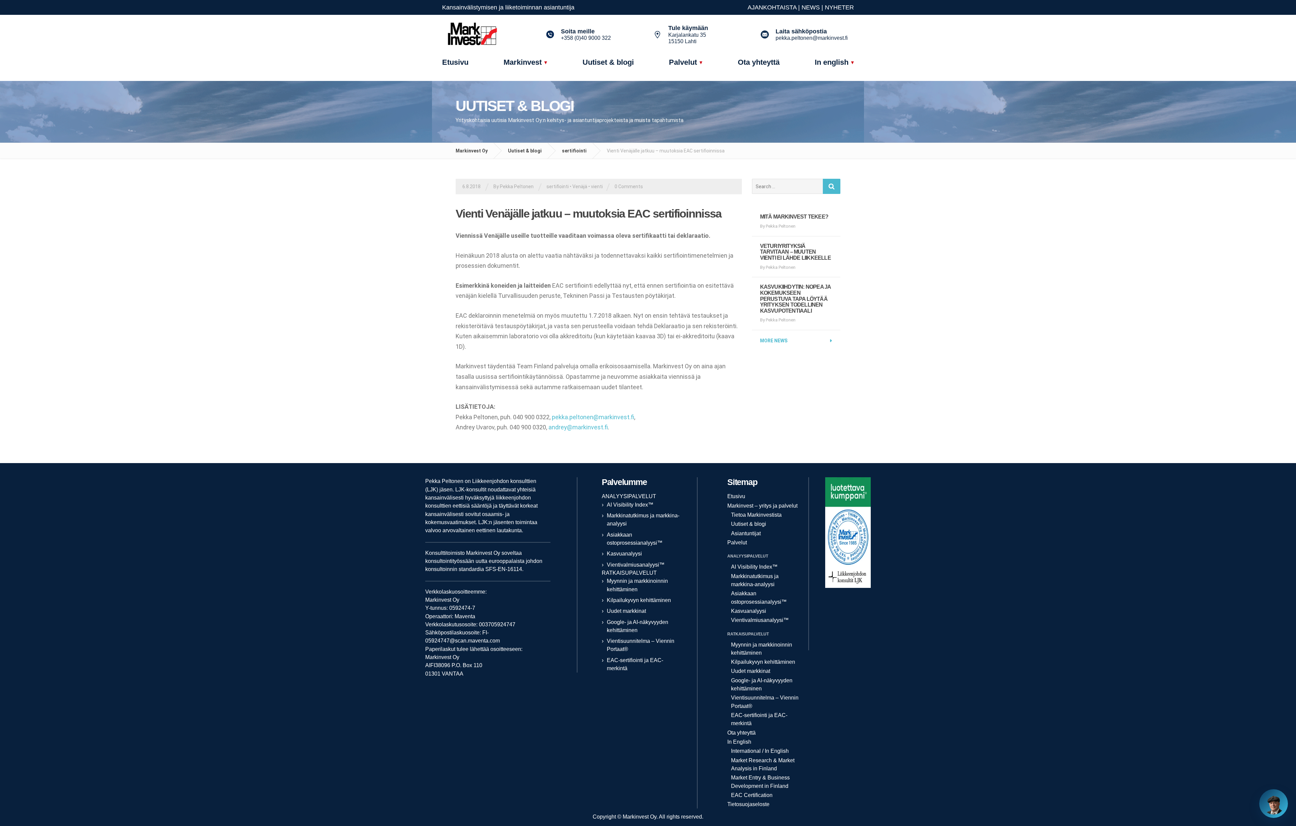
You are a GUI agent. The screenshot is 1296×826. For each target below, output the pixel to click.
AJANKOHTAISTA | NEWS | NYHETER (801, 7)
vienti (597, 186)
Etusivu (736, 496)
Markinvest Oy (472, 150)
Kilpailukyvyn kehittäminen (639, 600)
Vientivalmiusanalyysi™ (636, 565)
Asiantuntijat (746, 533)
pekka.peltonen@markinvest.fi (593, 417)
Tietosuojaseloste (748, 804)
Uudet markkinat (626, 611)
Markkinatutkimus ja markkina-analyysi (755, 580)
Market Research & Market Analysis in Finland (762, 764)
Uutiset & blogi (525, 150)
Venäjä (579, 186)
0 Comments (629, 186)
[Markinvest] (484, 35)
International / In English (760, 751)
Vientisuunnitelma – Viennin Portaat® (765, 702)
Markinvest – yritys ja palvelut (762, 506)
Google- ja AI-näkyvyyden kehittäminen (761, 684)
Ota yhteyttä (741, 733)
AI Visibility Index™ (630, 505)
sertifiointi (574, 150)
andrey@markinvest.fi (578, 427)
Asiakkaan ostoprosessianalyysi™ (759, 597)
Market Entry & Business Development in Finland (760, 782)
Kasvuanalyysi (624, 554)
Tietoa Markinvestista (756, 515)
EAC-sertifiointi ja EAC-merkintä (759, 719)
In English (739, 742)
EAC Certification (752, 795)
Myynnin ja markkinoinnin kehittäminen (761, 649)
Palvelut (737, 542)
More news (773, 340)
